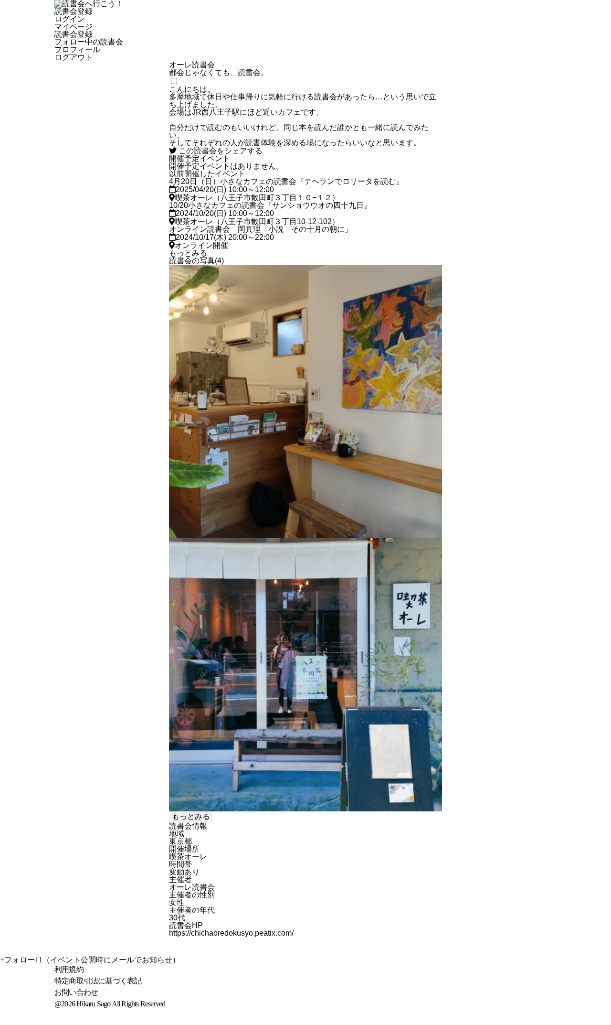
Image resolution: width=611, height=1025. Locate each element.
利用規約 (69, 969)
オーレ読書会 (192, 887)
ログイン (69, 19)
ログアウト (73, 57)
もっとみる (188, 253)
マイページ (73, 27)
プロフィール (77, 50)
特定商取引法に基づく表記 (97, 981)
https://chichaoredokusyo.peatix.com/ (231, 933)
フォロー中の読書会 (88, 42)
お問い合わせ (76, 992)
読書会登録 (73, 11)
